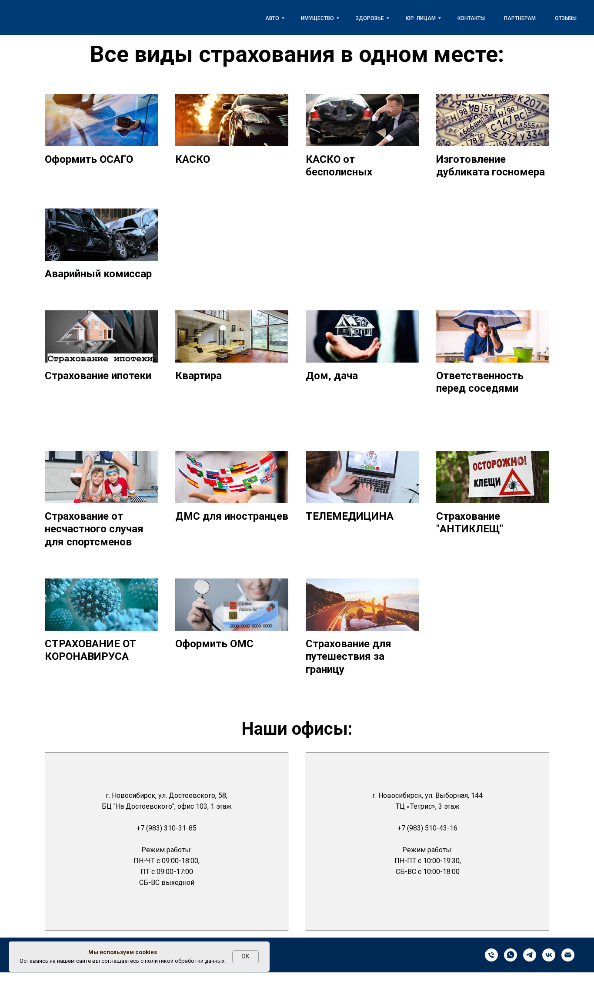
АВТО (272, 18)
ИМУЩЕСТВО (317, 18)
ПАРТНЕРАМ (520, 18)
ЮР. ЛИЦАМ (421, 18)
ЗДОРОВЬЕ (370, 18)
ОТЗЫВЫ (566, 18)
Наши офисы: (297, 729)
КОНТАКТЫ (471, 18)
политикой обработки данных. (185, 961)
